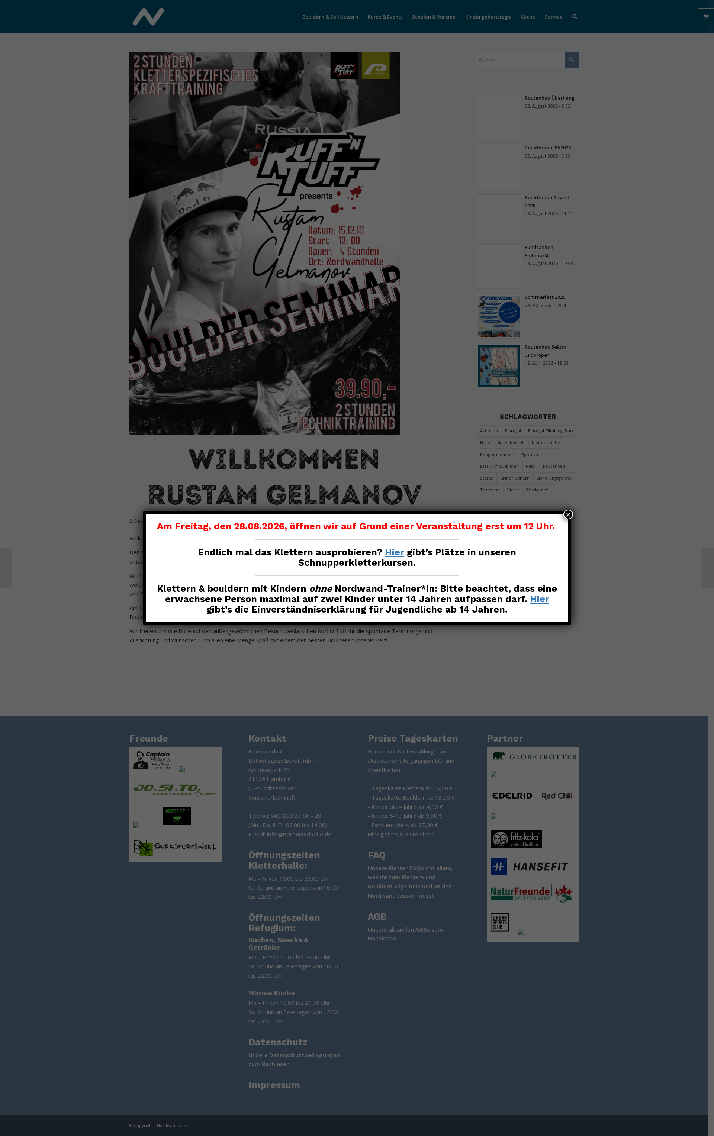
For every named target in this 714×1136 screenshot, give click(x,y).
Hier (394, 552)
